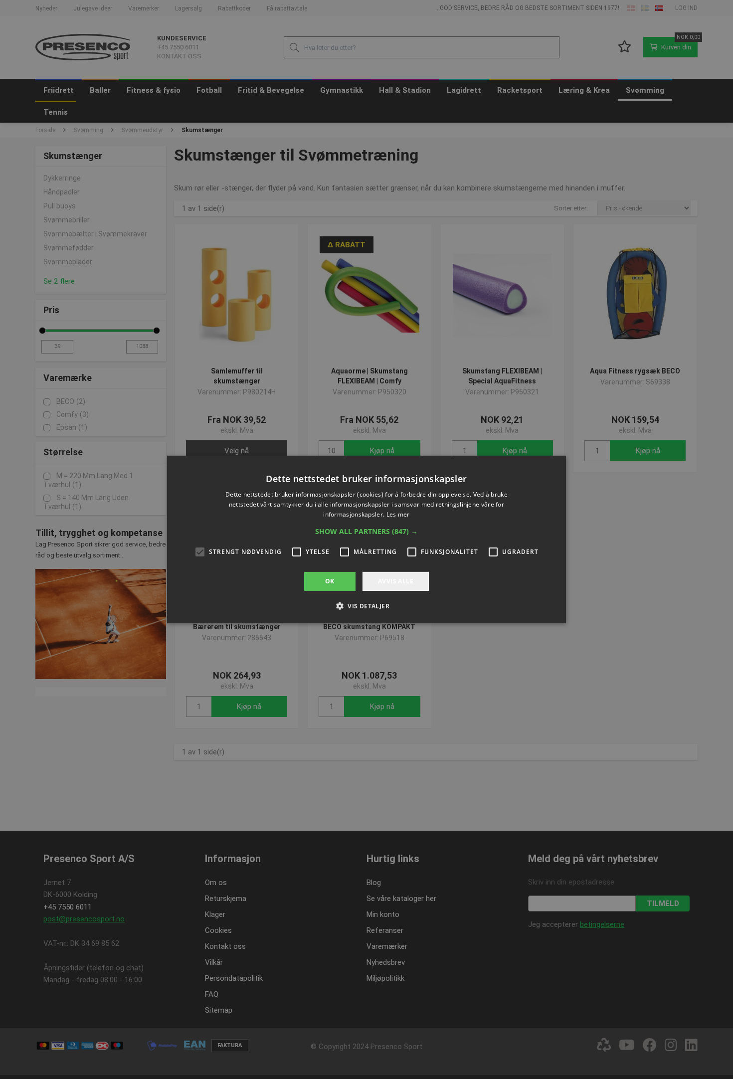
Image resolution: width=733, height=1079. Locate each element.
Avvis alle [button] (395, 581)
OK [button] (330, 581)
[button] (366, 531)
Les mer (398, 514)
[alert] (366, 539)
